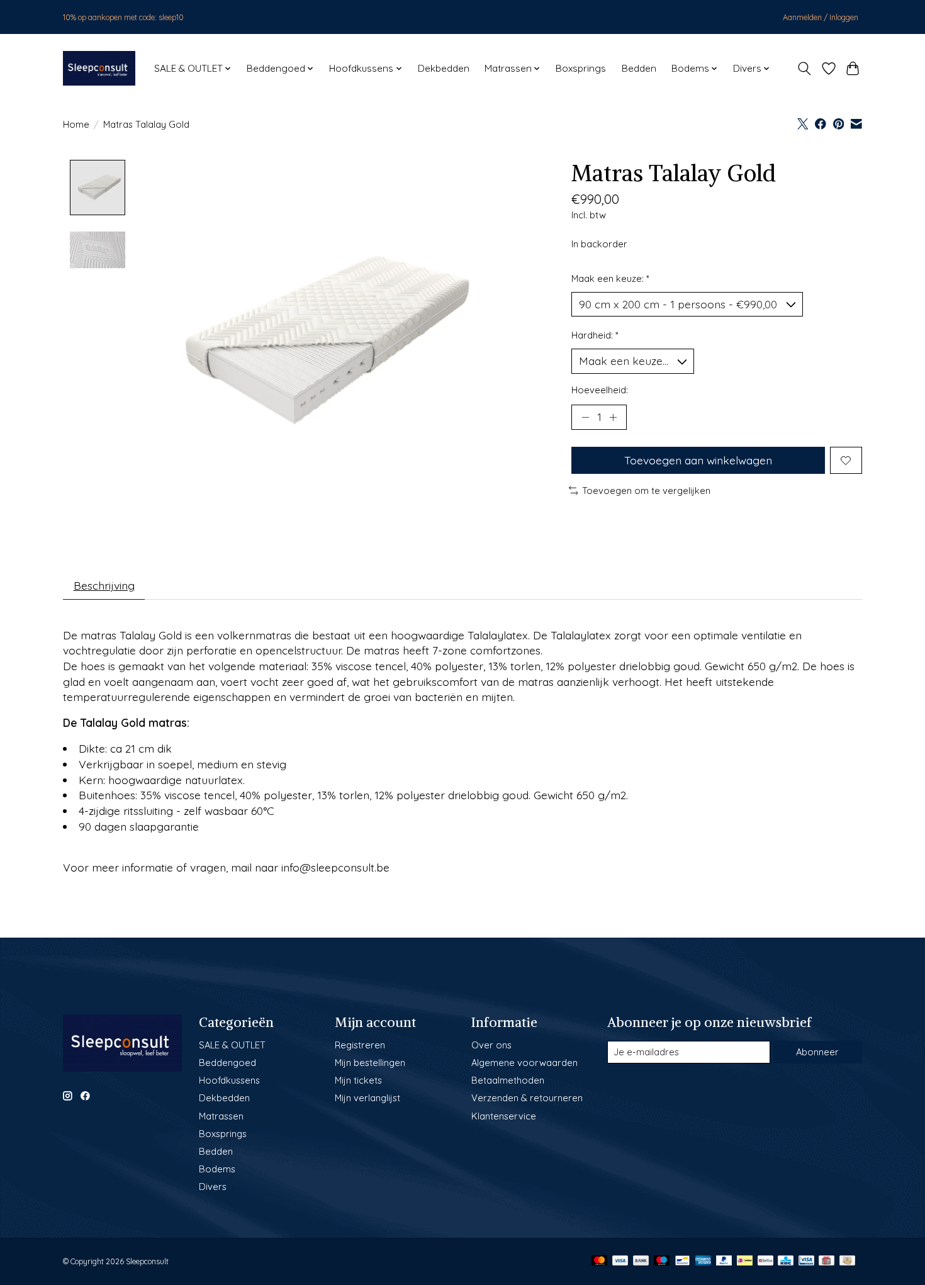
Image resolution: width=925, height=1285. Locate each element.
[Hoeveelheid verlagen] (585, 417)
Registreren (360, 1045)
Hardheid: (595, 335)
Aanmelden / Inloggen (820, 17)
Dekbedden (443, 68)
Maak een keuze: (610, 278)
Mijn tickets (358, 1080)
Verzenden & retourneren (527, 1098)
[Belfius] (765, 1261)
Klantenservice (503, 1116)
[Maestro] (662, 1261)
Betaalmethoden (507, 1080)
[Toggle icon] (804, 68)
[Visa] (620, 1261)
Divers (213, 1186)
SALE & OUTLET (232, 1045)
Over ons (491, 1045)
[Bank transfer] (641, 1261)
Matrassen (221, 1116)
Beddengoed (227, 1063)
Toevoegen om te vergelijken (646, 491)
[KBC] (785, 1261)
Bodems (217, 1169)
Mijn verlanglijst (367, 1098)
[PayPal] (724, 1261)
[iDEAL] (745, 1261)
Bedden (639, 68)
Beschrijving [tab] (104, 585)
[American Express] (703, 1261)
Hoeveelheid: (599, 390)
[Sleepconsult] (99, 68)
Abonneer (817, 1052)
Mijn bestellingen (370, 1063)
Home (76, 124)
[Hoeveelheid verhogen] (613, 417)
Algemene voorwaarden (524, 1063)
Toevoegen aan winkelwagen (698, 460)
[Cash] (847, 1261)
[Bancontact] (682, 1261)
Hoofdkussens (229, 1080)
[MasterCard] (599, 1261)
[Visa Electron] (806, 1261)
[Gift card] (826, 1261)
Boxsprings (581, 68)
